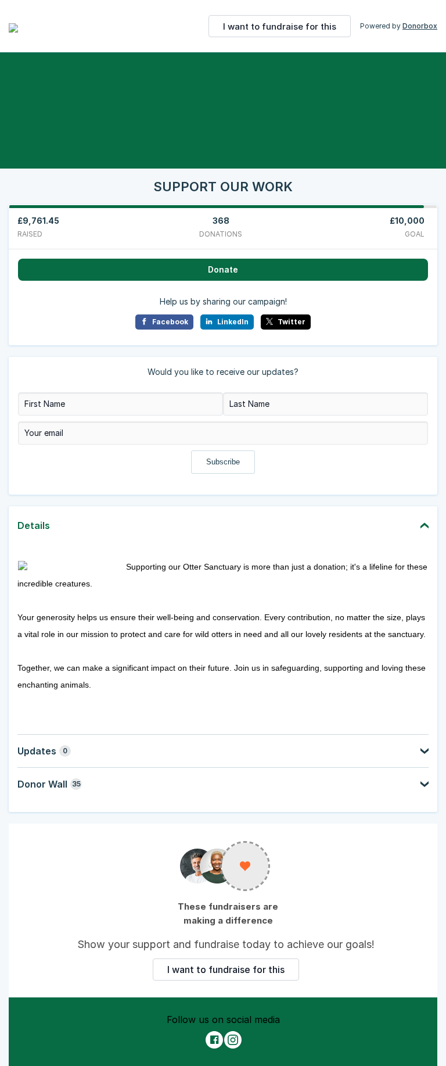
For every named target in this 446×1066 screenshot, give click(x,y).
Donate (223, 269)
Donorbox (419, 26)
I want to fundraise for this (279, 26)
